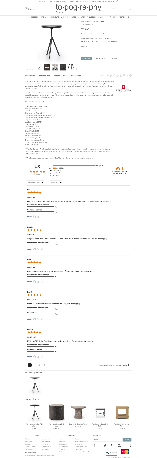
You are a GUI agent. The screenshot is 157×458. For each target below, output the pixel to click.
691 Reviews (37, 175)
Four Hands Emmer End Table (121, 425)
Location (64, 1)
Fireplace (44, 17)
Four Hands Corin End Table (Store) (34, 425)
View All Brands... (30, 452)
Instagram (119, 445)
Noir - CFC (45, 444)
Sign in (99, 1)
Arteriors (27, 439)
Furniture (55, 17)
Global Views (29, 449)
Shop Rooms (124, 17)
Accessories (33, 17)
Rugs (83, 17)
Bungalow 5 (28, 441)
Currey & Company (30, 447)
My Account (85, 1)
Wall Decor (91, 17)
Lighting (64, 17)
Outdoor (74, 17)
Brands (101, 17)
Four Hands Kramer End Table (56, 425)
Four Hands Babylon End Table (100, 425)
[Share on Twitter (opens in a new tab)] (38, 217)
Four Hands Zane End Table (78, 424)
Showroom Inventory (74, 1)
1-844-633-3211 (42, 1)
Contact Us (57, 1)
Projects (93, 1)
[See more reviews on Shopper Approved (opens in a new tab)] (42, 217)
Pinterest (112, 445)
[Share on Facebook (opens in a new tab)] (34, 217)
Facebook (94, 445)
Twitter (105, 445)
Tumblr (130, 445)
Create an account (108, 1)
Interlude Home (46, 439)
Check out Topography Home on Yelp (119, 457)
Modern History (46, 441)
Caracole (27, 444)
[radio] (78, 165)
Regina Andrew (46, 447)
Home (50, 1)
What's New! (112, 17)
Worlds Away (45, 449)
